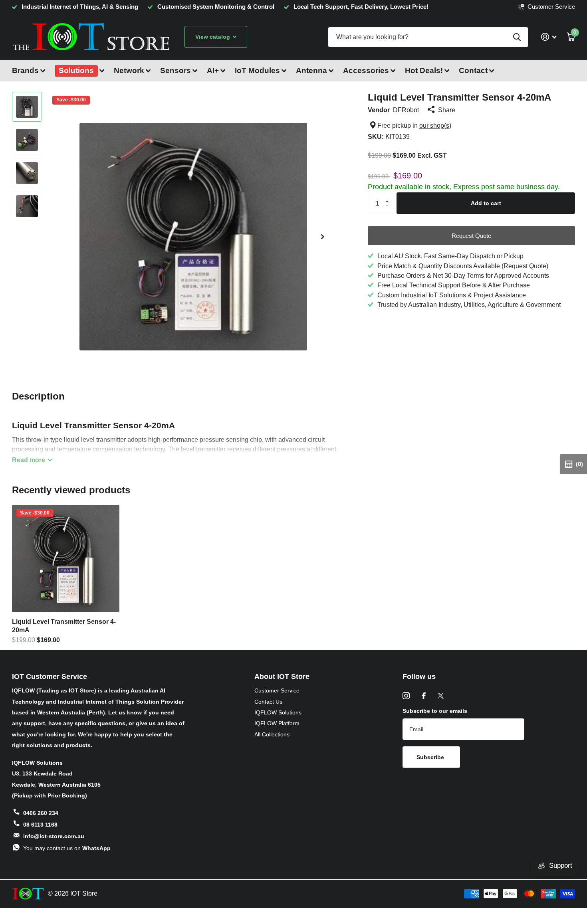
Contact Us (268, 701)
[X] (441, 695)
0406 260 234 (40, 813)
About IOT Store (281, 677)
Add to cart (486, 203)
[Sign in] (549, 37)
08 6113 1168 (40, 824)
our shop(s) (435, 125)
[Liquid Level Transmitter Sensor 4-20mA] (65, 558)
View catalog (213, 37)
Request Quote (471, 235)
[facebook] (424, 695)
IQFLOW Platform (276, 723)
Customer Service (276, 690)
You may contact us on (67, 848)
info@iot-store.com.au (53, 836)
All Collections (272, 734)
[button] (322, 236)
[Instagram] (406, 695)
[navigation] (27, 107)
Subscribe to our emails (435, 711)
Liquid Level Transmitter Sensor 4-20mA (64, 626)
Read (28, 459)
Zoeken (517, 37)
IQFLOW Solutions (277, 712)
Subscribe (431, 757)
